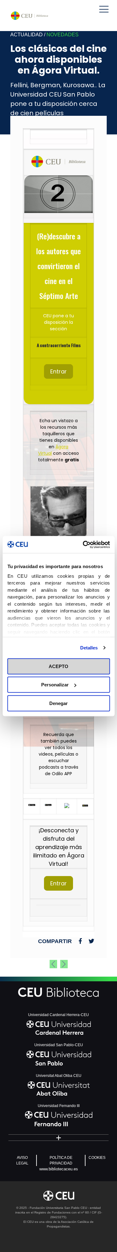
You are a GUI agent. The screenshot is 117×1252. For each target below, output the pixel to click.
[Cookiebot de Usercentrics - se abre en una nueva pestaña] (83, 544)
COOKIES (97, 1157)
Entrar (58, 371)
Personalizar (55, 684)
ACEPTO (58, 666)
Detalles (89, 647)
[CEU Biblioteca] (29, 15)
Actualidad (26, 34)
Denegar (58, 703)
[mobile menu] (104, 9)
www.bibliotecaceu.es (58, 1169)
